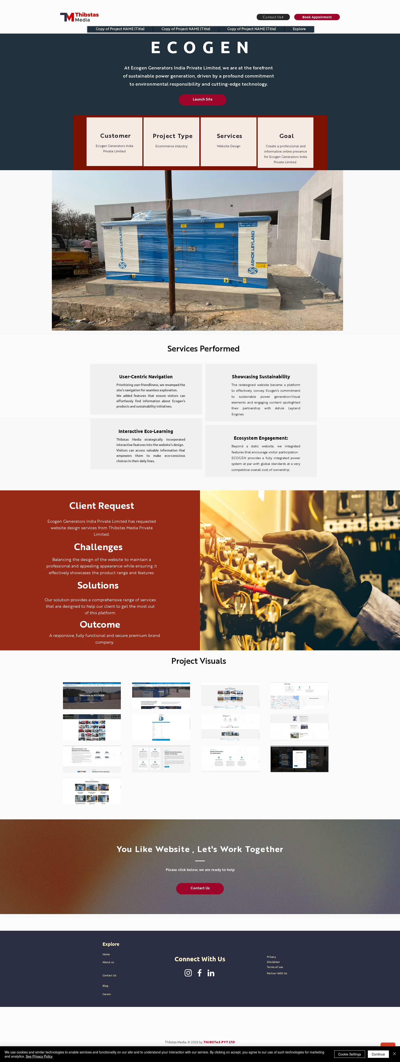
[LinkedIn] (211, 973)
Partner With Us (277, 973)
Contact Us (109, 975)
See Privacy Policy (39, 1056)
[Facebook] (199, 973)
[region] (114, 141)
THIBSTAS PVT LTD (218, 1042)
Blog (105, 985)
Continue (378, 1054)
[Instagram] (188, 973)
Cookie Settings (349, 1054)
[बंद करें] (394, 1054)
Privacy (271, 957)
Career (107, 994)
